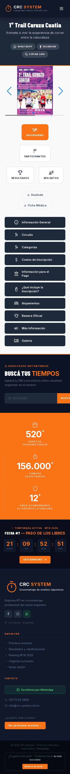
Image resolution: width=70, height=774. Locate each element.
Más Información (29, 328)
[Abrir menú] (61, 8)
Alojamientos (26, 303)
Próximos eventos (20, 643)
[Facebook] (8, 614)
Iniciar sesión (17, 667)
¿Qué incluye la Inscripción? (28, 289)
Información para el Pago (31, 273)
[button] (9, 91)
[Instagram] (17, 614)
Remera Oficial (28, 316)
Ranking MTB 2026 (21, 655)
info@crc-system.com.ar (24, 705)
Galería (23, 340)
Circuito (23, 235)
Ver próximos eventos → (25, 725)
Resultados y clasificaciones (27, 649)
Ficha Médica (35, 205)
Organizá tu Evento (21, 661)
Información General (32, 222)
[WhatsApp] (27, 614)
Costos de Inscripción (33, 259)
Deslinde (35, 195)
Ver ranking (33, 559)
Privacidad (43, 748)
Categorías (25, 247)
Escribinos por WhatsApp (37, 689)
